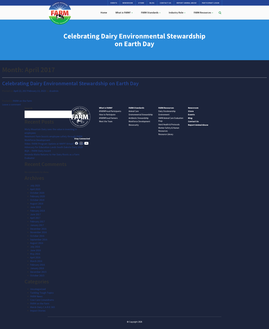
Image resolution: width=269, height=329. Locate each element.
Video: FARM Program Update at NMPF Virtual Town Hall (54, 143)
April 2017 (35, 217)
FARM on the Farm (22, 100)
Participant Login (210, 3)
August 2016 (36, 243)
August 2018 (36, 203)
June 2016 (35, 250)
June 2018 (35, 207)
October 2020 (37, 192)
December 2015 (38, 271)
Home (104, 12)
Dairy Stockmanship (167, 111)
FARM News (36, 296)
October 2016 (37, 235)
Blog (152, 3)
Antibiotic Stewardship (139, 118)
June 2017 (35, 214)
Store (141, 3)
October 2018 (37, 200)
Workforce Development (139, 121)
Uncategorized (38, 289)
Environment (164, 114)
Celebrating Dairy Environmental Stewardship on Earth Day (70, 83)
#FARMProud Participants (110, 111)
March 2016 (36, 261)
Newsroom (128, 3)
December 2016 (38, 228)
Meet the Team (105, 121)
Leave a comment (11, 104)
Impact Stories (38, 310)
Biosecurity (134, 125)
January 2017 (37, 225)
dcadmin (53, 91)
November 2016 (38, 232)
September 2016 (38, 239)
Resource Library (165, 134)
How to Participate (107, 114)
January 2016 (37, 268)
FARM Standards (150, 12)
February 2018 (37, 210)
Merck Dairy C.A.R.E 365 (42, 307)
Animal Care (134, 111)
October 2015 (37, 275)
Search (28, 108)
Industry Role (176, 12)
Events (114, 3)
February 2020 (37, 196)
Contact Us (165, 3)
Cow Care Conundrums (42, 299)
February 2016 (37, 264)
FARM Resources (203, 12)
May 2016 (35, 253)
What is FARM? (123, 12)
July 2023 (35, 185)
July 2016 (35, 246)
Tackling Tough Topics (42, 292)
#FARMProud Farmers (108, 118)
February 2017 (37, 221)
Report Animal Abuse (187, 3)
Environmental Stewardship (141, 114)
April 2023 (35, 189)
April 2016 (35, 257)
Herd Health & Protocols (169, 124)
